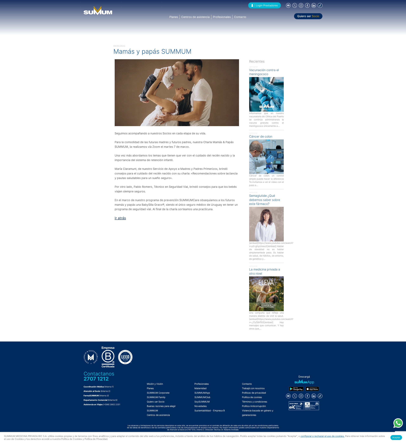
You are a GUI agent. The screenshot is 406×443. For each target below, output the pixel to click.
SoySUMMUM (202, 401)
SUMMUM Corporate (158, 392)
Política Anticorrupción (254, 406)
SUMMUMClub (202, 397)
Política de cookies (252, 397)
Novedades (200, 406)
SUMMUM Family (156, 397)
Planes (173, 17)
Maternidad (200, 388)
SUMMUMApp (202, 392)
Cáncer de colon (260, 136)
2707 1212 (96, 379)
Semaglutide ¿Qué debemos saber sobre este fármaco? (264, 200)
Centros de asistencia (195, 17)
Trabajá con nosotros (253, 388)
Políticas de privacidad (254, 392)
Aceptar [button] (396, 437)
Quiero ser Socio (155, 401)
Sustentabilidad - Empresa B (209, 410)
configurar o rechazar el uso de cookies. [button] (322, 436)
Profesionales (222, 17)
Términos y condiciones (254, 401)
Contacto (240, 17)
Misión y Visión (155, 383)
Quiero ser (308, 16)
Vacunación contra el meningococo (264, 72)
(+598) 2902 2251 (111, 404)
